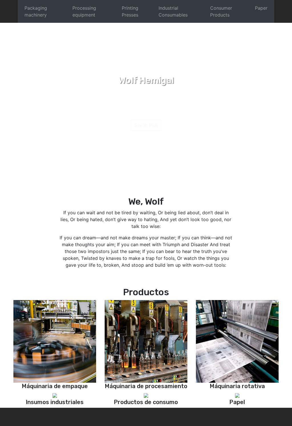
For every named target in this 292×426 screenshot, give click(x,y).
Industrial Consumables (173, 11)
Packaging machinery (36, 11)
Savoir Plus (146, 125)
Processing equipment (84, 11)
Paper (261, 8)
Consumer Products (221, 11)
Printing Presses (130, 11)
